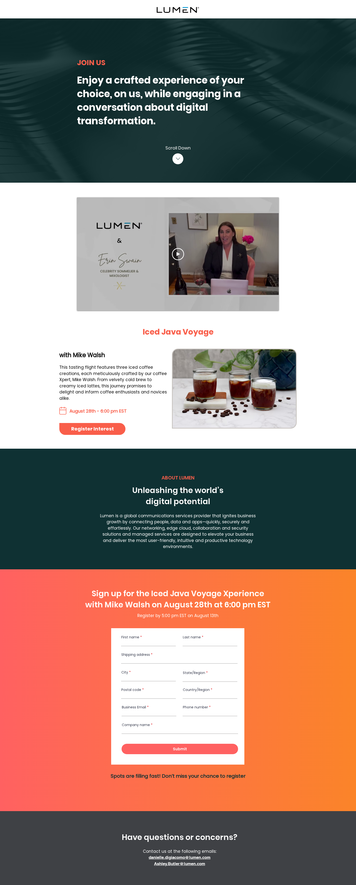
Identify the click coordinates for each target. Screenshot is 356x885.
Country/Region (196, 689)
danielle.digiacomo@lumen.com (179, 857)
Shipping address (135, 654)
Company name (136, 725)
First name (130, 637)
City (124, 672)
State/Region (194, 672)
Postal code (131, 689)
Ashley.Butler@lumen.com (179, 863)
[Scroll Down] (177, 158)
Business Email (134, 707)
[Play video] (178, 254)
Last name (192, 637)
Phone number (195, 707)
